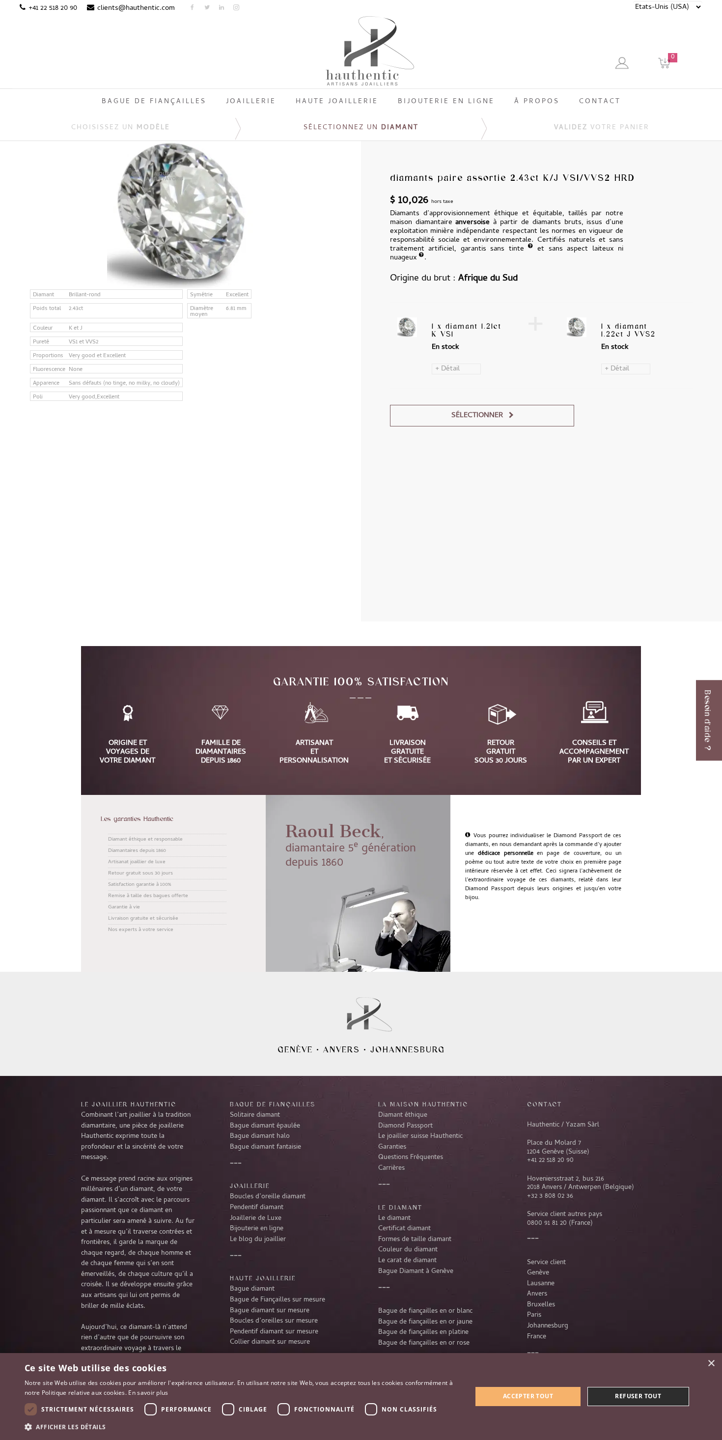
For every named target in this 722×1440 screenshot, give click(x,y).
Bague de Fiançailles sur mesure (277, 1300)
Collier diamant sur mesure (270, 1342)
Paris (534, 1315)
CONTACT (544, 1104)
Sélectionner (477, 416)
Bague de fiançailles (272, 1104)
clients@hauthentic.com (136, 8)
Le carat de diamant (407, 1260)
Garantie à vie (124, 907)
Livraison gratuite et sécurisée (143, 918)
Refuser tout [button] (638, 1396)
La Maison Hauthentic (423, 1104)
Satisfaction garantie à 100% (139, 884)
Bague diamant (252, 1289)
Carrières (391, 1168)
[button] (242, 1427)
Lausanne (541, 1283)
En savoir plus (148, 1392)
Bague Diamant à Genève (415, 1271)
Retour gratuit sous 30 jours (140, 873)
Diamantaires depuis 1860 (137, 851)
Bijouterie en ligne (256, 1228)
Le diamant (394, 1218)
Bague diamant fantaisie (265, 1147)
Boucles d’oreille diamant (267, 1196)
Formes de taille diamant (414, 1239)
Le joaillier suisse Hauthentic (420, 1136)
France (536, 1336)
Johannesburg (407, 1049)
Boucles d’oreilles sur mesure (274, 1321)
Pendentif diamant (256, 1207)
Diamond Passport (405, 1126)
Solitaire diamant (255, 1115)
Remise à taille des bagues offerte (148, 896)
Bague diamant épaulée (265, 1126)
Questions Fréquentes (410, 1157)
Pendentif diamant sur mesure (274, 1332)
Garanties (392, 1147)
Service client (546, 1262)
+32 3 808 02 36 (550, 1196)
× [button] (711, 1363)
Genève (295, 1049)
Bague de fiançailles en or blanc (425, 1311)
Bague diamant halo (260, 1136)
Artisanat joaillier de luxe (137, 862)
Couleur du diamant (408, 1249)
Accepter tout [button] (528, 1396)
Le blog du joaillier (258, 1239)
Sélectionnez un (361, 128)
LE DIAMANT (400, 1207)
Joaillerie (250, 1185)
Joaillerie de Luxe (255, 1218)
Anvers (341, 1049)
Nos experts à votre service (140, 930)
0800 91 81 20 (547, 1223)
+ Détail (447, 369)
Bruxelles (541, 1304)
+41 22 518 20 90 (52, 8)
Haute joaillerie (263, 1278)
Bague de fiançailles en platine (423, 1332)
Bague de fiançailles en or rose (424, 1343)
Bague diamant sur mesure (269, 1310)
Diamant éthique (402, 1115)
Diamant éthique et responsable (145, 839)
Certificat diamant (404, 1228)
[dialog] (361, 1396)
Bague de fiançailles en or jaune (425, 1322)
